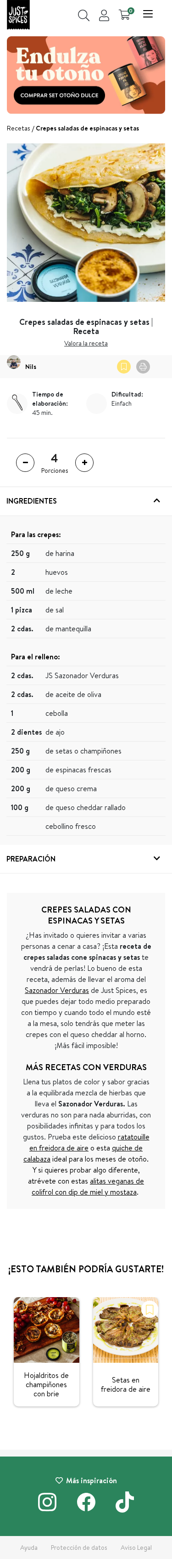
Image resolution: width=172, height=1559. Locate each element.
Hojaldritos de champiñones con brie (46, 1384)
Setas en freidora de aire (125, 1384)
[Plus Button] (84, 463)
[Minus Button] (25, 463)
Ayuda (29, 1547)
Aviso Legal (136, 1547)
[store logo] (18, 16)
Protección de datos (79, 1547)
